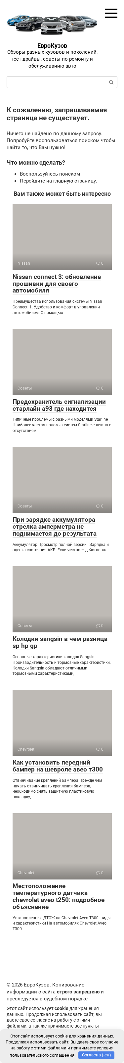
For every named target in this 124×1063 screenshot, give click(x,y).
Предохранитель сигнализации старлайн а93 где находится (59, 405)
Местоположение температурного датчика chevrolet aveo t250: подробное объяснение (58, 896)
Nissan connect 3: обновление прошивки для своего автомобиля (57, 283)
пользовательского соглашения (42, 1054)
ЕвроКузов (52, 45)
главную (63, 181)
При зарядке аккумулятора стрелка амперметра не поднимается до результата (55, 526)
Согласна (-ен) (96, 1054)
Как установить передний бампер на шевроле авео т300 (58, 766)
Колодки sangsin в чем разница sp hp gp (60, 642)
